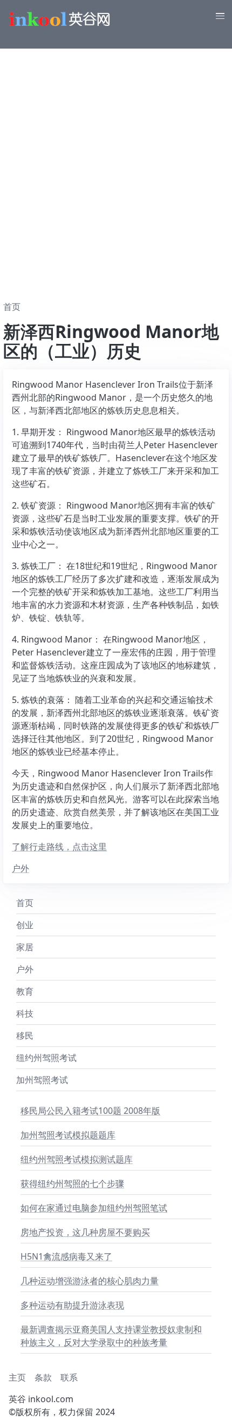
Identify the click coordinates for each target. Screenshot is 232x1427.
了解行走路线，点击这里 (59, 847)
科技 (24, 1013)
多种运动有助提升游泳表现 (72, 1305)
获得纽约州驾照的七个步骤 (72, 1183)
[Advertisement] (116, 170)
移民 (24, 1035)
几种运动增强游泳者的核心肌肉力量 (90, 1281)
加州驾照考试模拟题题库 (68, 1135)
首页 (24, 903)
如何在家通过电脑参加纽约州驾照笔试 (94, 1208)
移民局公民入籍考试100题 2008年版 (90, 1111)
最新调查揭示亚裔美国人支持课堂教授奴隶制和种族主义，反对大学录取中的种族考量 (111, 1335)
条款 (43, 1377)
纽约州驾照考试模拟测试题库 (77, 1159)
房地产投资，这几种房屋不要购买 (85, 1232)
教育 (24, 991)
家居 (24, 947)
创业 (24, 925)
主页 (17, 1377)
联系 (69, 1377)
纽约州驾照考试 (46, 1058)
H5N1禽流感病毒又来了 (66, 1256)
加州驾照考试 (42, 1080)
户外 (20, 868)
